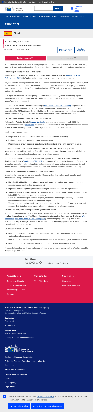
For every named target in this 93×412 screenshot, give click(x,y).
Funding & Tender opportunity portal (19, 338)
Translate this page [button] (78, 8)
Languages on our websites (16, 374)
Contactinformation (80, 50)
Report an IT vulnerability (15, 369)
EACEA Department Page (15, 334)
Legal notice (10, 387)
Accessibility (10, 325)
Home (7, 16)
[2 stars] (28, 262)
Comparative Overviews (16, 285)
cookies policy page (45, 396)
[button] (72, 8)
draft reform (29, 125)
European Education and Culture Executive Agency (27, 308)
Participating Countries (16, 290)
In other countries (66, 58)
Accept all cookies (19, 406)
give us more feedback (58, 263)
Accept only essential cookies (47, 406)
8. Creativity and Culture (48, 16)
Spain (34, 16)
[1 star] (27, 262)
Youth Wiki (16, 16)
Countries (25, 16)
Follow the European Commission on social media (25, 361)
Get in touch (9, 321)
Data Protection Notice (71, 285)
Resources (9, 365)
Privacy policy (10, 383)
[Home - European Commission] (16, 8)
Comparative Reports (15, 281)
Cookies (8, 378)
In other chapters (24, 58)
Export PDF (66, 50)
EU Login (10, 294)
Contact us (66, 281)
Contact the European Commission (19, 357)
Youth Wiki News (41, 281)
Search (58, 9)
